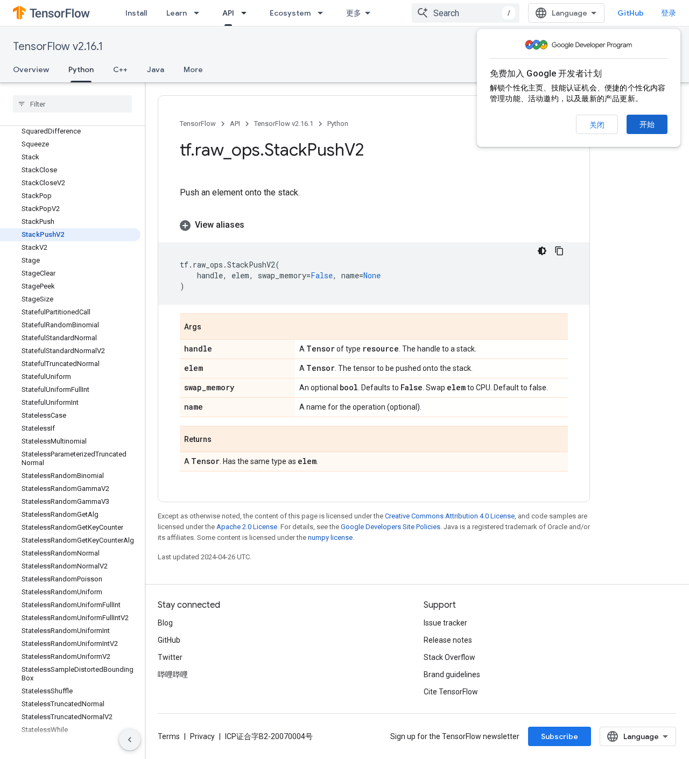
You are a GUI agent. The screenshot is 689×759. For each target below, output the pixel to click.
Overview (31, 69)
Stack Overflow (449, 657)
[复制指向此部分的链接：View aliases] (255, 225)
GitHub (630, 13)
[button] (374, 225)
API (228, 13)
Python (81, 69)
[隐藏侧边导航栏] (129, 739)
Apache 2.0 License (246, 527)
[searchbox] (72, 104)
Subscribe (559, 736)
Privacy (202, 736)
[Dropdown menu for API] (247, 13)
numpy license (330, 537)
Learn (176, 13)
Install (136, 13)
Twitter (170, 657)
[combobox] (465, 13)
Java (155, 69)
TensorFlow (198, 124)
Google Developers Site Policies (390, 527)
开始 (647, 124)
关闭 (596, 125)
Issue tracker (445, 623)
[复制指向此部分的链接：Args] (212, 327)
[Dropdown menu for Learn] (200, 13)
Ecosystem (290, 13)
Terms (169, 736)
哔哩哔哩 (173, 674)
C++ (120, 69)
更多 (353, 13)
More (193, 69)
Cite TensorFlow (451, 691)
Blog (165, 623)
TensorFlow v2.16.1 (58, 46)
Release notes (448, 640)
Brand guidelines (452, 674)
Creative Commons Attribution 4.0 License (450, 516)
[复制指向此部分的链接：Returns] (222, 439)
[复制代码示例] (559, 250)
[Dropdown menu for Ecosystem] (323, 13)
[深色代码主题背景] (542, 250)
